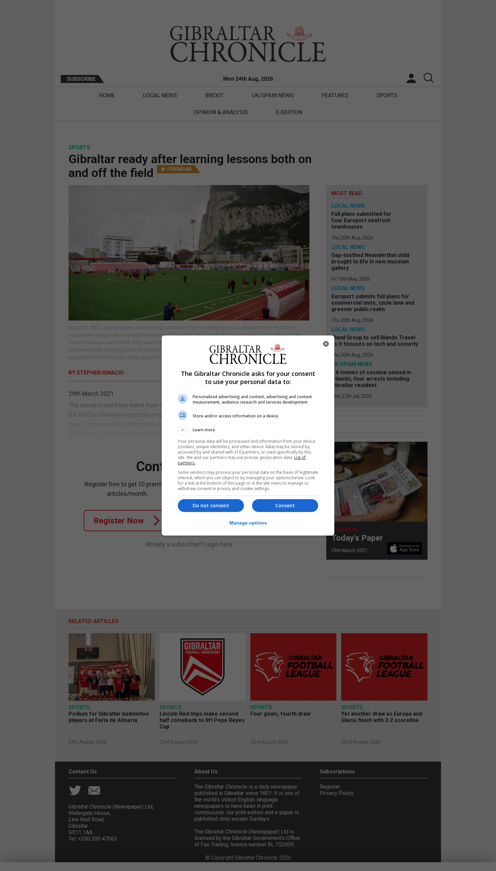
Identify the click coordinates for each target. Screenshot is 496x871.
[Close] (326, 344)
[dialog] (248, 435)
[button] (248, 430)
